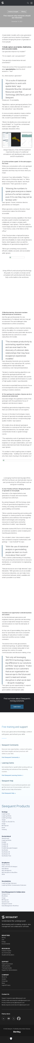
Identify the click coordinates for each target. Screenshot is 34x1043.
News (3, 983)
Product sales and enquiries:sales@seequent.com (16, 1000)
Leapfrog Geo (6, 814)
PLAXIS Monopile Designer (9, 848)
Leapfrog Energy (7, 818)
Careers (4, 979)
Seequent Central (7, 904)
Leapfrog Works (6, 816)
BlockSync (5, 896)
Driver (3, 827)
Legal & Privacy (6, 985)
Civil (3, 939)
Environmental (6, 943)
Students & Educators (8, 955)
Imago (3, 823)
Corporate (4, 981)
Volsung (4, 829)
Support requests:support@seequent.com (14, 998)
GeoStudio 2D (6, 852)
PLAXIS (4, 842)
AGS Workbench (6, 870)
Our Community (6, 952)
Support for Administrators (9, 970)
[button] (17, 707)
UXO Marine (5, 868)
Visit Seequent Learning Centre (12, 775)
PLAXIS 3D (5, 846)
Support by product (7, 964)
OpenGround (5, 838)
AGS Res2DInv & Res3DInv (9, 872)
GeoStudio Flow (6, 856)
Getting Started (6, 966)
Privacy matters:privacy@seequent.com (13, 1002)
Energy (4, 941)
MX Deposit (5, 825)
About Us (4, 977)
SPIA (3, 874)
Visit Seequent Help (8, 793)
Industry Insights (13, 11)
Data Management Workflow (10, 905)
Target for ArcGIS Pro (8, 821)
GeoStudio (5, 850)
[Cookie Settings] (11, 1038)
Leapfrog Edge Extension (9, 883)
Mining (23, 11)
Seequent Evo (6, 894)
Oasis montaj (6, 864)
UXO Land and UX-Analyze (9, 866)
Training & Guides (7, 968)
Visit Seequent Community (10, 757)
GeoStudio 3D (6, 854)
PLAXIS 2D (5, 844)
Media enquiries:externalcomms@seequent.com (15, 1005)
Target (4, 820)
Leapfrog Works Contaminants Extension (14, 885)
